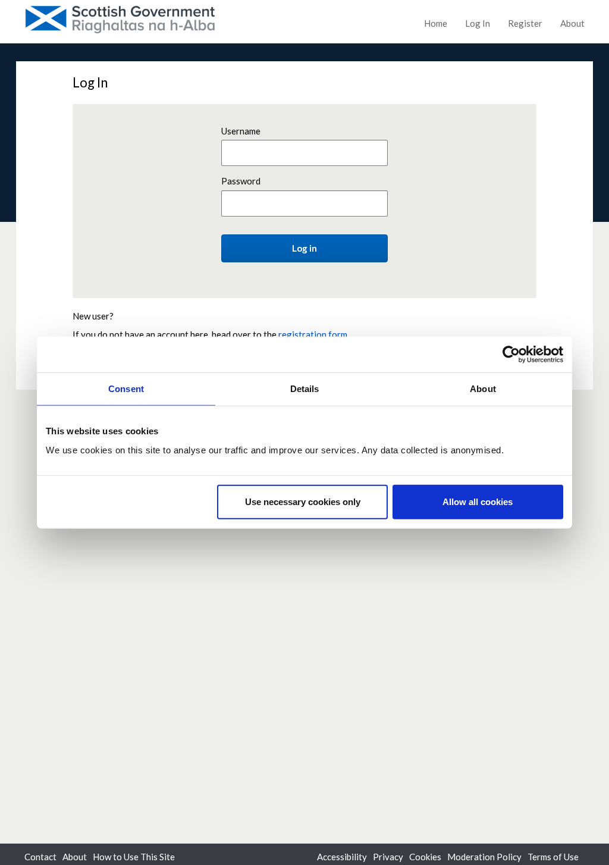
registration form (312, 334)
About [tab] (483, 389)
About (572, 23)
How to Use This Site (134, 856)
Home (435, 23)
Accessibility (342, 856)
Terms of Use (553, 856)
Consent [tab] (126, 389)
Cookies (425, 856)
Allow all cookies (477, 501)
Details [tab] (304, 389)
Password (240, 180)
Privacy (388, 856)
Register (525, 23)
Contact (40, 856)
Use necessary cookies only (302, 501)
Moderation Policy (484, 856)
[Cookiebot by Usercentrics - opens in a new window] (511, 354)
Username (240, 131)
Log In (477, 23)
